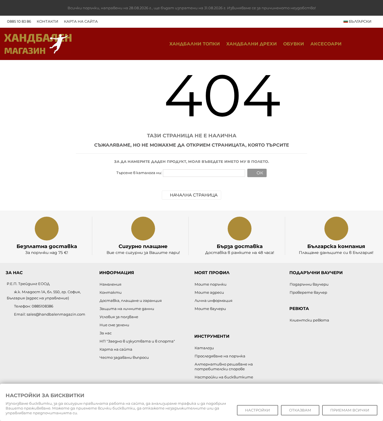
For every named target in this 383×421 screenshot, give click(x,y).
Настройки (257, 410)
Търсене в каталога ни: (139, 172)
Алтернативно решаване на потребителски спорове (224, 366)
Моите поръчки (211, 284)
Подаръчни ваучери (309, 284)
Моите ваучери (210, 308)
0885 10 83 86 (19, 21)
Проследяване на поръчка (220, 356)
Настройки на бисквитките (224, 377)
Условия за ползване (119, 316)
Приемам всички (349, 410)
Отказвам (300, 410)
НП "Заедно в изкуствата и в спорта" (137, 341)
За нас (106, 333)
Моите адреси (209, 292)
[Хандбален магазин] (37, 43)
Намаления (110, 284)
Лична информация (213, 300)
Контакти (47, 21)
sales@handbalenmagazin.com (56, 314)
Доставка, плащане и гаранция (131, 300)
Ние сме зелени (114, 325)
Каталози (204, 348)
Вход (373, 44)
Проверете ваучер (308, 292)
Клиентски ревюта (309, 320)
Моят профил (212, 272)
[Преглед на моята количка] (361, 44)
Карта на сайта (81, 21)
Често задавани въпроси (124, 357)
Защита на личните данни (127, 308)
